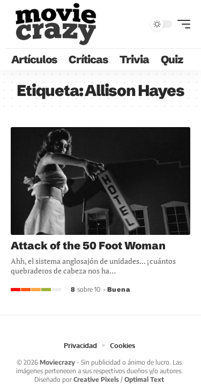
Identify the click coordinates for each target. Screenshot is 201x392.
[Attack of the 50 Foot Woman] (100, 181)
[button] (181, 24)
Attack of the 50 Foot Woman (88, 245)
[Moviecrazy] (55, 24)
